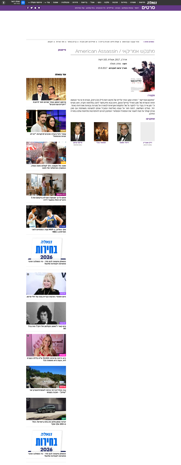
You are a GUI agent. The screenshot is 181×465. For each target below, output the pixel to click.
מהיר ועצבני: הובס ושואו (130, 42)
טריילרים (110, 8)
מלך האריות (60, 42)
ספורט (133, 3)
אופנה (55, 3)
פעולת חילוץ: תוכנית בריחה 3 (108, 42)
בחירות (124, 3)
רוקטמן (50, 42)
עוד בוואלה (60, 75)
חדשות (142, 3)
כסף (99, 3)
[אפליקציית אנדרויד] (39, 8)
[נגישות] (3, 2)
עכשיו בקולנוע (127, 8)
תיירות (75, 3)
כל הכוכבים (100, 8)
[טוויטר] (31, 8)
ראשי (137, 8)
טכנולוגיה (65, 3)
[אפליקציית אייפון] (35, 8)
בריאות (84, 3)
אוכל (92, 3)
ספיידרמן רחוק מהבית (87, 42)
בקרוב (117, 8)
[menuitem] (140, 2)
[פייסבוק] (28, 8)
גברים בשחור (72, 42)
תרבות (115, 3)
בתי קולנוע (90, 8)
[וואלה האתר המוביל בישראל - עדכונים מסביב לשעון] (152, 2)
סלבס (106, 3)
